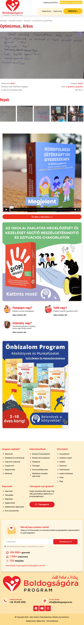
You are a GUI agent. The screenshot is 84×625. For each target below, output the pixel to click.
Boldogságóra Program (13, 7)
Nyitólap (3, 20)
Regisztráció (58, 11)
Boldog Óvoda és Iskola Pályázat (71, 2)
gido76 (12, 83)
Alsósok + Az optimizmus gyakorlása (38, 20)
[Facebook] (36, 608)
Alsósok (80, 83)
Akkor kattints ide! (19, 315)
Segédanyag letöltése (50, 2)
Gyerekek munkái (15, 20)
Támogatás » (73, 11)
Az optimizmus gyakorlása (74, 86)
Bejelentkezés (46, 11)
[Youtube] (42, 608)
